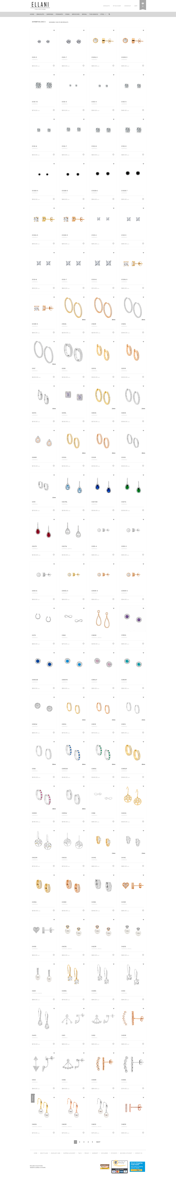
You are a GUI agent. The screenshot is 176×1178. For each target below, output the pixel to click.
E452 (93, 1035)
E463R (64, 1124)
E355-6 (34, 591)
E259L (64, 413)
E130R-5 (65, 235)
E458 (64, 1080)
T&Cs (80, 1153)
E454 (34, 1080)
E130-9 (123, 146)
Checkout (127, 6)
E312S (123, 457)
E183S (123, 324)
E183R (94, 324)
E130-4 (94, 102)
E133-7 (64, 279)
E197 (33, 368)
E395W (64, 813)
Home (32, 14)
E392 (34, 769)
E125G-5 (94, 57)
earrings (50, 14)
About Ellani (44, 1153)
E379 (34, 635)
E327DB (94, 502)
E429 (34, 991)
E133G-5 (124, 279)
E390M (124, 680)
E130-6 (34, 146)
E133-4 (94, 235)
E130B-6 (95, 191)
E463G (34, 1124)
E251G (94, 368)
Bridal (70, 548)
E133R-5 (35, 324)
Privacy (87, 1153)
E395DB (65, 769)
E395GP (124, 769)
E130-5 (123, 102)
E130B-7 (124, 191)
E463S (94, 1124)
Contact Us (138, 1153)
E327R (34, 546)
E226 (63, 368)
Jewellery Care (55, 1153)
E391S (123, 724)
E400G (123, 813)
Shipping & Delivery (69, 1153)
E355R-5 (124, 591)
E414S (123, 857)
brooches (75, 14)
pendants (59, 14)
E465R (123, 1124)
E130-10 (35, 102)
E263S (123, 413)
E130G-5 (35, 235)
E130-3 (64, 102)
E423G (64, 946)
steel (102, 14)
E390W (34, 724)
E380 (64, 635)
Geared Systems (40, 1167)
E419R (123, 902)
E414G (94, 857)
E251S (34, 413)
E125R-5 (124, 57)
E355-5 (124, 546)
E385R (94, 635)
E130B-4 (35, 191)
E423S (123, 946)
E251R (123, 368)
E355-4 (94, 546)
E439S (94, 991)
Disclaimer (104, 1153)
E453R (123, 1035)
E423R (94, 946)
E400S (64, 857)
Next (98, 1142)
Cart (135, 6)
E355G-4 (65, 591)
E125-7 (64, 57)
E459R (94, 1080)
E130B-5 (65, 191)
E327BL (64, 502)
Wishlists (106, 6)
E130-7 (64, 146)
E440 (123, 991)
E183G (64, 324)
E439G (64, 991)
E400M (34, 857)
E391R (94, 724)
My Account (117, 6)
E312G (64, 457)
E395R (34, 813)
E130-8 (94, 146)
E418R (64, 902)
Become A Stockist (126, 1153)
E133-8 (94, 279)
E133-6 (34, 279)
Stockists (114, 1153)
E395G (94, 769)
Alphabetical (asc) (38, 22)
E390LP (94, 680)
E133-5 (123, 235)
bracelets (40, 14)
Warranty (95, 1153)
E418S (94, 902)
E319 (33, 502)
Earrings (35, 59)
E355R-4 (95, 591)
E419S (34, 946)
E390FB (65, 680)
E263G (94, 413)
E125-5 (34, 57)
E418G (34, 902)
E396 (93, 813)
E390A (123, 635)
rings (67, 14)
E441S (34, 1035)
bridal (84, 14)
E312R (94, 457)
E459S (123, 1080)
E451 (63, 1035)
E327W (64, 546)
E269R (34, 457)
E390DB (35, 680)
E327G (123, 502)
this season (93, 14)
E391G (64, 724)
